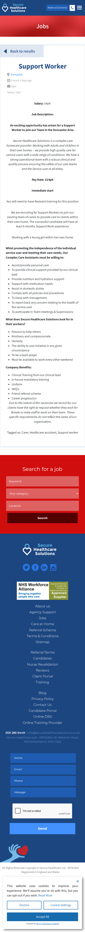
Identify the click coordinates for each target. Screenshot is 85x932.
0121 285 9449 (72, 8)
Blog (42, 693)
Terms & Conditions (43, 636)
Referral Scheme (57, 7)
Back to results (22, 51)
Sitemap (42, 642)
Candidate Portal (43, 711)
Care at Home (42, 624)
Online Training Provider (42, 723)
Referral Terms (43, 652)
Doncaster (17, 74)
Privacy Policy (42, 699)
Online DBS (42, 717)
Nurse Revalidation (42, 664)
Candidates (42, 658)
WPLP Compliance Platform (47, 923)
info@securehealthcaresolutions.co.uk (53, 733)
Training (42, 682)
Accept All (42, 917)
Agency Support (42, 612)
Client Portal (42, 676)
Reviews (42, 670)
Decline (24, 905)
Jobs (42, 618)
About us (42, 606)
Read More (45, 895)
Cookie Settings (61, 905)
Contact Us (42, 705)
